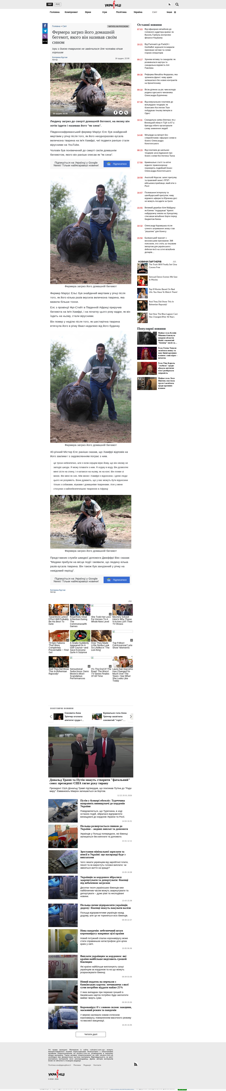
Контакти (97, 1065)
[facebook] (45, 25)
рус (58, 4)
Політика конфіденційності (59, 1065)
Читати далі (90, 1034)
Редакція (87, 1065)
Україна (138, 12)
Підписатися (120, 164)
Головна (55, 12)
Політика (121, 12)
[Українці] (113, 4)
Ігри (104, 12)
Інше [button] (170, 12)
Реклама (77, 1065)
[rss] (169, 4)
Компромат (71, 12)
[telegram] (45, 30)
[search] (177, 4)
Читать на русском (118, 26)
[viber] (45, 36)
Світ (154, 12)
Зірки (88, 12)
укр (50, 4)
